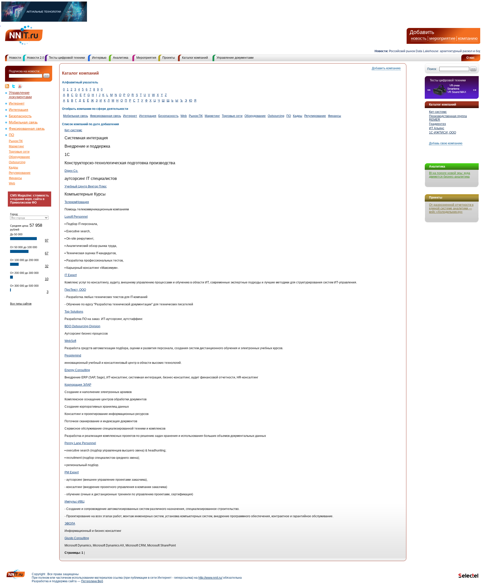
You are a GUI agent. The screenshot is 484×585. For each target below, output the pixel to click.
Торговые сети (19, 151)
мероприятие (442, 38)
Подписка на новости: (24, 71)
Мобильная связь (23, 122)
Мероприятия (146, 57)
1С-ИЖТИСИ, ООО (442, 132)
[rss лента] (8, 86)
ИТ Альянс (436, 128)
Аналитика (120, 57)
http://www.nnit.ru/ (210, 577)
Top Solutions (74, 311)
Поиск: (432, 69)
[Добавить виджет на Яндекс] (20, 86)
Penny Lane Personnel (80, 443)
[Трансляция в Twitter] (15, 86)
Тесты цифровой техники (67, 57)
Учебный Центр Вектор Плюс (86, 186)
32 (46, 266)
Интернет (16, 103)
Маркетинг (16, 146)
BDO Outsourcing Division (82, 326)
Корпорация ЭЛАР (78, 384)
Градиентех (437, 124)
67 (46, 253)
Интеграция (18, 110)
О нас (470, 57)
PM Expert (72, 472)
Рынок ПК (16, 141)
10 (46, 279)
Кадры (13, 167)
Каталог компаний (195, 57)
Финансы (15, 178)
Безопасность (20, 116)
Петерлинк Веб (92, 581)
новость (419, 38)
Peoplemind (73, 355)
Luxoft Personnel (76, 216)
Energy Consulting (77, 370)
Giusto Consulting (77, 538)
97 (46, 240)
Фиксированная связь (27, 129)
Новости (15, 57)
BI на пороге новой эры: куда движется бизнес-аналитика (449, 174)
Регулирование (20, 173)
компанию (468, 38)
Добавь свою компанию (445, 143)
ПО (11, 135)
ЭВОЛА (70, 523)
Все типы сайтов (21, 303)
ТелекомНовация (77, 202)
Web (12, 183)
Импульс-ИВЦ (74, 501)
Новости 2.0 (35, 57)
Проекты (168, 57)
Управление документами (235, 57)
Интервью (99, 57)
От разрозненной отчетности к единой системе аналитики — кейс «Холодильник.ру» (451, 208)
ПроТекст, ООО (75, 289)
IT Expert (71, 275)
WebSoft (70, 341)
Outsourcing (17, 162)
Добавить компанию (386, 68)
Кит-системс (438, 112)
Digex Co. (71, 171)
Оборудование (19, 157)
